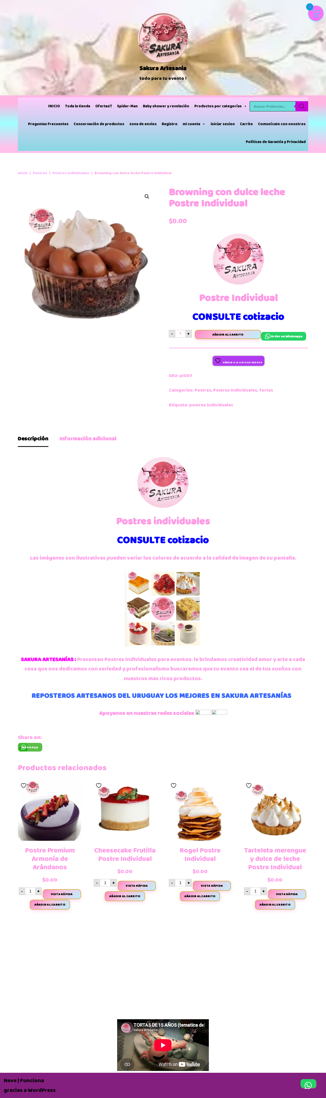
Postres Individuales (70, 173)
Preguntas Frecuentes (48, 124)
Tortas (266, 390)
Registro (170, 124)
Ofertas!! (103, 106)
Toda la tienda (77, 106)
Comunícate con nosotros (282, 124)
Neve (10, 1080)
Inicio (23, 173)
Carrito (246, 124)
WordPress (42, 1090)
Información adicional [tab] (88, 438)
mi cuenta (191, 124)
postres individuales (211, 405)
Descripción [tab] (33, 438)
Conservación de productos (99, 124)
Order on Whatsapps (287, 336)
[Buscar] (301, 106)
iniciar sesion (223, 124)
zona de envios (143, 124)
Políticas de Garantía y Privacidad (276, 142)
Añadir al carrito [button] (49, 904)
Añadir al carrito (227, 334)
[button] (147, 196)
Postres (40, 173)
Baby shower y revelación (166, 106)
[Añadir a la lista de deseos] (24, 784)
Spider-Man (127, 106)
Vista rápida (62, 894)
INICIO (54, 106)
